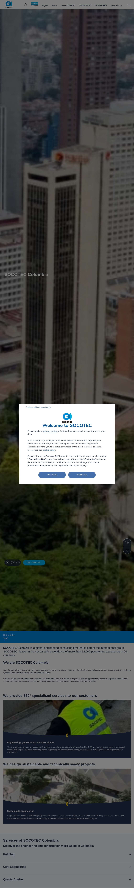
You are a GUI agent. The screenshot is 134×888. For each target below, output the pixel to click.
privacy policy (50, 431)
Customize (52, 475)
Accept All (82, 475)
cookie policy (49, 450)
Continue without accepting (37, 407)
